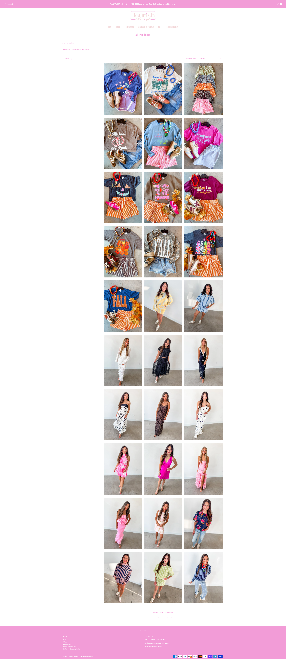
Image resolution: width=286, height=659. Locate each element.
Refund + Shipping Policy (168, 27)
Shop (118, 27)
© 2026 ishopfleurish (70, 656)
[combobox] (49, 4)
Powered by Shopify (86, 656)
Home (110, 27)
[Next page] (171, 618)
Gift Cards (130, 27)
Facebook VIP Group (146, 27)
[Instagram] (144, 630)
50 (167, 618)
